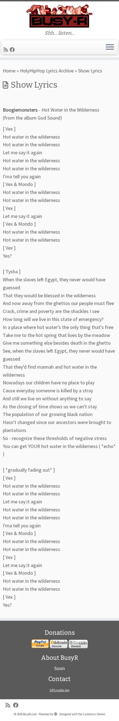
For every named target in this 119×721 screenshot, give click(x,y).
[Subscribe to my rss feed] (7, 50)
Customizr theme (94, 714)
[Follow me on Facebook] (13, 50)
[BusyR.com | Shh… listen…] (59, 16)
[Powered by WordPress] (56, 713)
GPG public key (59, 690)
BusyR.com (30, 714)
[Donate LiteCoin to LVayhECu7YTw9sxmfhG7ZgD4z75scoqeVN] (78, 644)
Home (9, 70)
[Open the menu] (110, 47)
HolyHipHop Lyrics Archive (47, 70)
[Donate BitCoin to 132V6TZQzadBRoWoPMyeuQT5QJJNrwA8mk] (59, 644)
